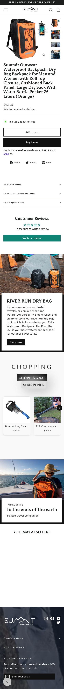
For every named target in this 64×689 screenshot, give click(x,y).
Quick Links (13, 638)
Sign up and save (17, 658)
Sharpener (34, 385)
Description (12, 184)
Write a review (32, 238)
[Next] (59, 408)
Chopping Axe (32, 378)
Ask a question (13, 202)
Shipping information (19, 193)
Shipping (7, 109)
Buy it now (32, 142)
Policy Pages (14, 647)
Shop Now (16, 342)
